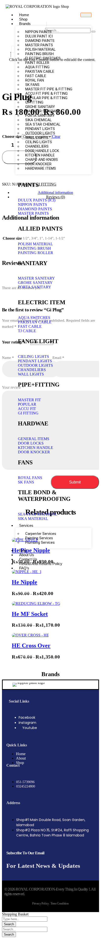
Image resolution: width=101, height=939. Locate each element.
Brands (25, 24)
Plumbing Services (40, 542)
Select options (21, 591)
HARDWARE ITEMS (40, 168)
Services (26, 525)
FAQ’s (24, 568)
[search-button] (93, 31)
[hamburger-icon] (85, 15)
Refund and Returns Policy (40, 564)
